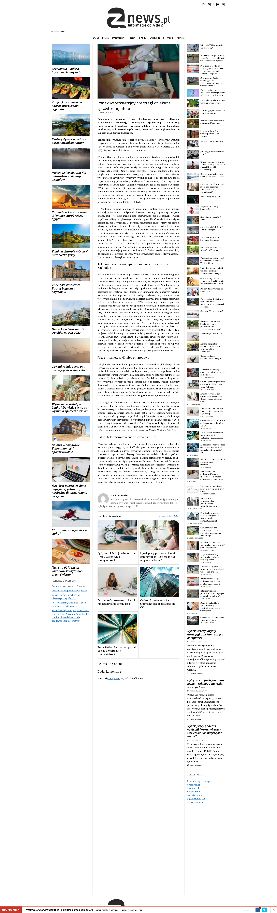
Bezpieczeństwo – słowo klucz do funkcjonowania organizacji (117, 601)
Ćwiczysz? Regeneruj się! (211, 311)
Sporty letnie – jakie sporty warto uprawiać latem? (212, 101)
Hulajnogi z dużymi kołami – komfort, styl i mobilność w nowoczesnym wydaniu (212, 58)
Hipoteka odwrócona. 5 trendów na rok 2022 (68, 330)
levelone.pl (193, 788)
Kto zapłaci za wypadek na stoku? (70, 531)
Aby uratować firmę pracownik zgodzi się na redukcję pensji (211, 557)
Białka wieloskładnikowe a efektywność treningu (212, 122)
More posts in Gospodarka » (168, 516)
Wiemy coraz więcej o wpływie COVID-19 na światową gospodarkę (210, 581)
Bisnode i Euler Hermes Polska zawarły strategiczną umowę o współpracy (210, 607)
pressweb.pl (193, 784)
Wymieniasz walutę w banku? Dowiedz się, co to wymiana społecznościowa (70, 407)
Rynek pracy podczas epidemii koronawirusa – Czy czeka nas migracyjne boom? (158, 556)
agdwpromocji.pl (196, 798)
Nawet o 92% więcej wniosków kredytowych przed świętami (67, 571)
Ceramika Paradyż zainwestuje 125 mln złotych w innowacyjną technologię (210, 531)
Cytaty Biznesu (156, 37)
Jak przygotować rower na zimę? (212, 152)
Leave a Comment (196, 673)
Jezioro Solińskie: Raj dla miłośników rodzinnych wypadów (69, 176)
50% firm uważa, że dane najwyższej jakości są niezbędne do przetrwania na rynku (69, 491)
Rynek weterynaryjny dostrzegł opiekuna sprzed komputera (212, 372)
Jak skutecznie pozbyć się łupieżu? (69, 590)
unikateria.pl (194, 791)
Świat (96, 37)
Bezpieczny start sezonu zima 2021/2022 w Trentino (212, 175)
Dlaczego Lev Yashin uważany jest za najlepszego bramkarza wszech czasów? (211, 82)
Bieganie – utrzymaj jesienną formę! (209, 207)
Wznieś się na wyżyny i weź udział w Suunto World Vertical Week (212, 260)
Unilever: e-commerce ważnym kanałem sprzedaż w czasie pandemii (212, 545)
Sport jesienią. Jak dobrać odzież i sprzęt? (211, 228)
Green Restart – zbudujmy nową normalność (212, 618)
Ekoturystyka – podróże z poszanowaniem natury (69, 140)
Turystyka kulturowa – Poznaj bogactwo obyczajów (67, 288)
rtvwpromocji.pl (195, 802)
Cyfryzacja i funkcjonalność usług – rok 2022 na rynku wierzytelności (117, 556)
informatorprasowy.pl (198, 781)
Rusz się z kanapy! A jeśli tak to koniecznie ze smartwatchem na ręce (211, 271)
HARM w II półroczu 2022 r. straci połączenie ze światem (212, 462)
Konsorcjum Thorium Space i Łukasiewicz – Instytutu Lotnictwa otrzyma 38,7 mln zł (212, 448)
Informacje (117, 37)
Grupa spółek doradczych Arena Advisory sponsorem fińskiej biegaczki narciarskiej (212, 166)
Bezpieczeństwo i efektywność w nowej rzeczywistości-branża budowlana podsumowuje (211, 475)
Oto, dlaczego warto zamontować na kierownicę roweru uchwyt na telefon (212, 281)
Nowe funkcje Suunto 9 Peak (210, 218)
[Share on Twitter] (264, 910)
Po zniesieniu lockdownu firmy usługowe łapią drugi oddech (212, 489)
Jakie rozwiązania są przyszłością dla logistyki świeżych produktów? (212, 593)
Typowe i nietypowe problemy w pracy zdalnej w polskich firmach (212, 569)
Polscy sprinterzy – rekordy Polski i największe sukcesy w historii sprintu (212, 92)
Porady (132, 37)
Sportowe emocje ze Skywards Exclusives (209, 238)
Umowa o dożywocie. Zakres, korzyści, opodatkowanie (66, 448)
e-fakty (142, 37)
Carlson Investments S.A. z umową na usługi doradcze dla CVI (157, 603)
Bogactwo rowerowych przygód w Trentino (210, 248)
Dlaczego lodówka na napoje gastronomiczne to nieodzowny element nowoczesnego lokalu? (212, 70)
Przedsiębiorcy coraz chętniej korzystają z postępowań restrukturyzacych (210, 517)
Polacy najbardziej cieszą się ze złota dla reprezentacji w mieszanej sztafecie (212, 303)
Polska (105, 37)
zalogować (113, 678)
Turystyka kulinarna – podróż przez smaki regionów (67, 106)
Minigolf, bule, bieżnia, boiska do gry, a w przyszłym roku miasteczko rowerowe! (210, 325)
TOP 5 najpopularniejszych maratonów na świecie (212, 111)
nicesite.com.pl (195, 795)
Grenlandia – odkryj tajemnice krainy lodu (66, 70)
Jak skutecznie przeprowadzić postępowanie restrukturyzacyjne (209, 502)
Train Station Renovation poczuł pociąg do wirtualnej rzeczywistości (117, 650)
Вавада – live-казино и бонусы (68, 586)
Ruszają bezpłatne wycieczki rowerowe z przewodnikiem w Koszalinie (210, 348)
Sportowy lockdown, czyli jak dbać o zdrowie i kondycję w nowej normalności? (212, 188)
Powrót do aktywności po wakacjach (211, 290)
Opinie (170, 37)
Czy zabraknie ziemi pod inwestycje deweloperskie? (69, 368)
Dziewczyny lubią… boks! (211, 196)
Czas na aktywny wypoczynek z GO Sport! (211, 357)
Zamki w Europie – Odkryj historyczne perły (70, 253)
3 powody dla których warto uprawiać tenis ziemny (210, 134)
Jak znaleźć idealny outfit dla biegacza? (211, 46)
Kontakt (181, 37)
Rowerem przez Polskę (211, 333)
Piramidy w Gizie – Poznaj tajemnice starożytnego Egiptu (70, 215)
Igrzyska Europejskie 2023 (212, 141)
